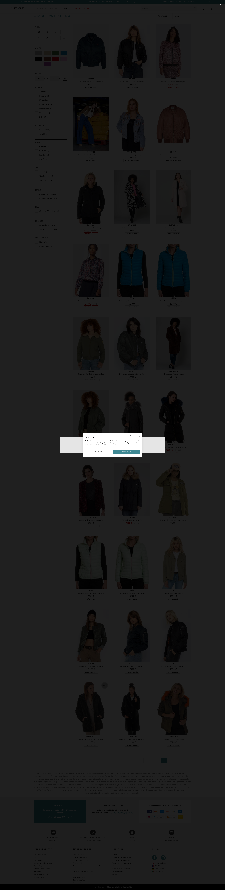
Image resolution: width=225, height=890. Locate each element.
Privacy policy (135, 436)
